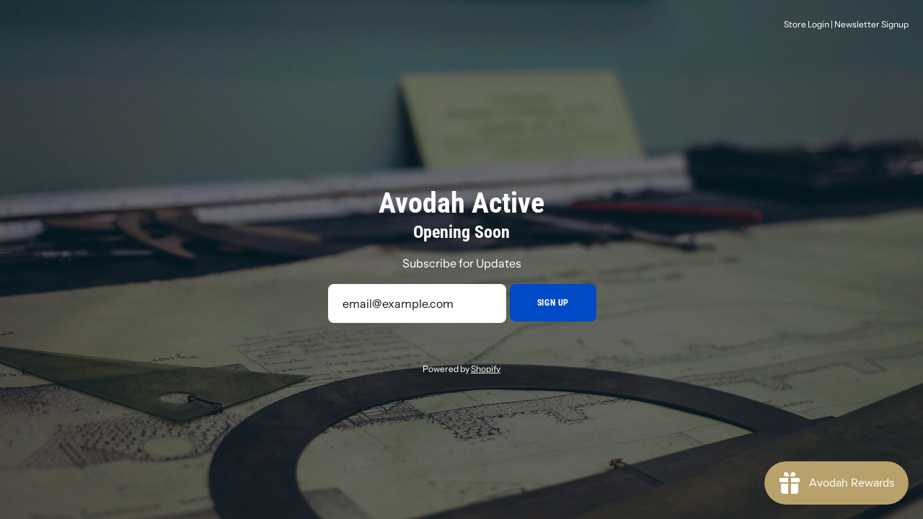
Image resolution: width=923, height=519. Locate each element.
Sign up (553, 303)
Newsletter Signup (871, 24)
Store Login (806, 24)
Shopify (485, 368)
